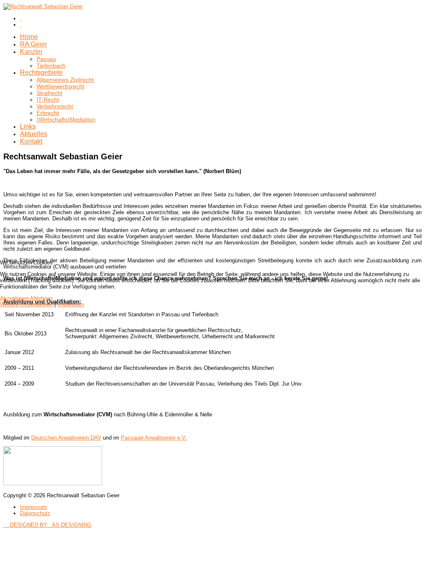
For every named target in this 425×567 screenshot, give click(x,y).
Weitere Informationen (26, 304)
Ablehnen (41, 298)
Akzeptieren (14, 298)
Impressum (70, 304)
